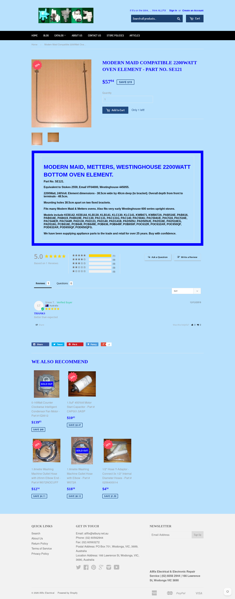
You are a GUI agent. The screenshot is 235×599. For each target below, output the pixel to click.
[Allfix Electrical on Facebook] (86, 568)
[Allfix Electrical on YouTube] (116, 568)
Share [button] (41, 324)
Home (34, 35)
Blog (46, 35)
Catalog (59, 35)
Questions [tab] (62, 283)
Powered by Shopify (68, 592)
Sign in (173, 10)
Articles (135, 35)
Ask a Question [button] (160, 257)
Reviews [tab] (40, 283)
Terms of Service (41, 548)
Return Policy (39, 543)
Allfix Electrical (46, 592)
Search (35, 533)
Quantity (106, 92)
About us (77, 35)
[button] (193, 324)
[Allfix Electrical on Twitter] (78, 568)
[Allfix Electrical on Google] (101, 568)
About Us (37, 538)
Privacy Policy (40, 554)
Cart (197, 18)
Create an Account (193, 10)
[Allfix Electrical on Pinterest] (93, 568)
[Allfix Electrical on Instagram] (108, 568)
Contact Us (94, 35)
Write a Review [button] (189, 257)
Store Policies (115, 35)
